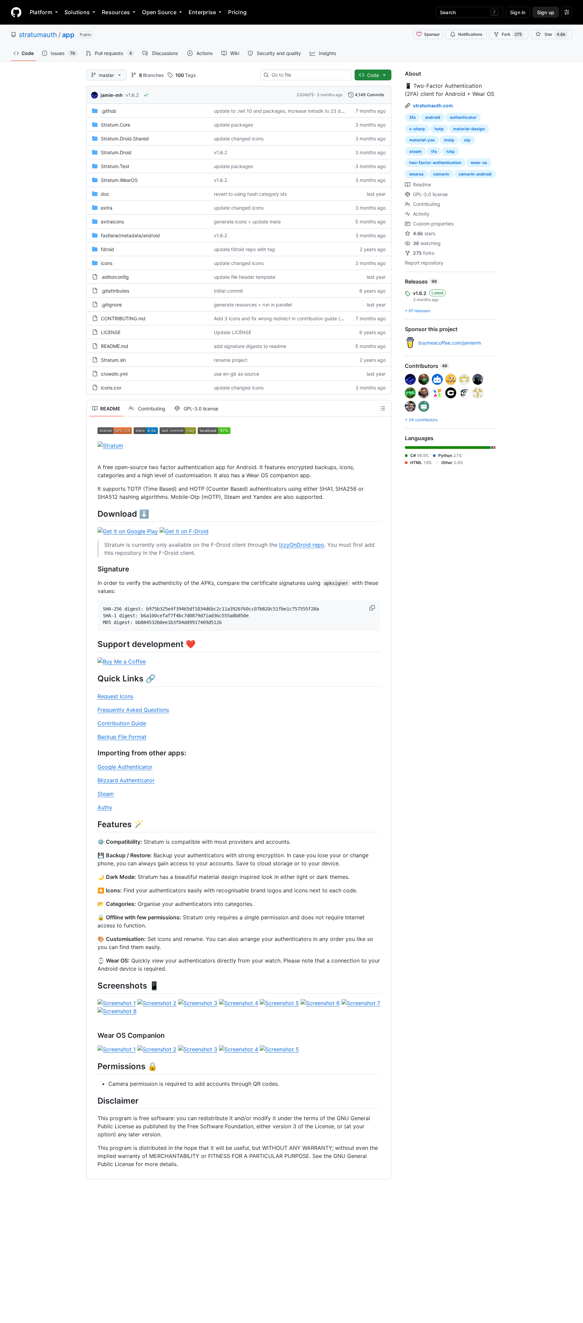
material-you (422, 139)
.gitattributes (115, 291)
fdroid (107, 249)
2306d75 (305, 94)
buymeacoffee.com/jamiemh (449, 343)
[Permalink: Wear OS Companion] (93, 1036)
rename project (230, 360)
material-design (469, 128)
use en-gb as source (236, 374)
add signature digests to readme (250, 346)
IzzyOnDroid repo (301, 544)
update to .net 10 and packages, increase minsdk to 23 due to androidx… (295, 111)
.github (108, 111)
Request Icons (115, 696)
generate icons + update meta (247, 221)
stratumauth (38, 35)
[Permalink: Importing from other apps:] (93, 753)
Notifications (470, 34)
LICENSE (110, 332)
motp (449, 139)
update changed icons (238, 138)
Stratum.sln (113, 360)
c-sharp (417, 128)
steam (415, 151)
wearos (416, 174)
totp (450, 151)
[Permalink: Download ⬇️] (93, 513)
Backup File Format (122, 736)
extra (106, 208)
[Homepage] (16, 12)
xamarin (441, 174)
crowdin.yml (114, 374)
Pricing (237, 12)
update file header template (244, 277)
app (68, 35)
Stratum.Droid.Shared (125, 138)
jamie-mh (112, 95)
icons (106, 263)
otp (467, 139)
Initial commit (228, 291)
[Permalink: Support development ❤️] (93, 644)
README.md (114, 346)
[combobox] (309, 75)
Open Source (159, 12)
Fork (512, 34)
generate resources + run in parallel (253, 304)
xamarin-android (475, 174)
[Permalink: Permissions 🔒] (93, 1066)
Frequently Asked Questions (133, 709)
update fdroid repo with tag (244, 249)
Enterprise (202, 12)
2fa (412, 117)
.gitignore (111, 304)
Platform (41, 12)
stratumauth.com (433, 105)
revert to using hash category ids (250, 194)
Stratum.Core (115, 125)
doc (105, 194)
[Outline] (382, 408)
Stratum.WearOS (119, 180)
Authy (105, 807)
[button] (373, 608)
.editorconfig (115, 277)
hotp (439, 128)
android (432, 117)
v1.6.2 (132, 95)
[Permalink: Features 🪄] (93, 824)
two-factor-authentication (435, 162)
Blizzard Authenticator (126, 780)
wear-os (479, 162)
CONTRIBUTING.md (123, 318)
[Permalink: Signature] (93, 569)
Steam (106, 793)
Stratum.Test (115, 166)
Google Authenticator (125, 766)
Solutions (77, 12)
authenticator (463, 117)
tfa (434, 151)
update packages (233, 125)
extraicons (112, 221)
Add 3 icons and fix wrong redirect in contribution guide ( (277, 318)
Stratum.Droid (116, 152)
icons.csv (111, 387)
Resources (116, 12)
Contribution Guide (122, 723)
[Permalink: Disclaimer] (93, 1101)
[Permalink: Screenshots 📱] (93, 985)
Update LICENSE (232, 332)
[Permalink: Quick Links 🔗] (93, 678)
